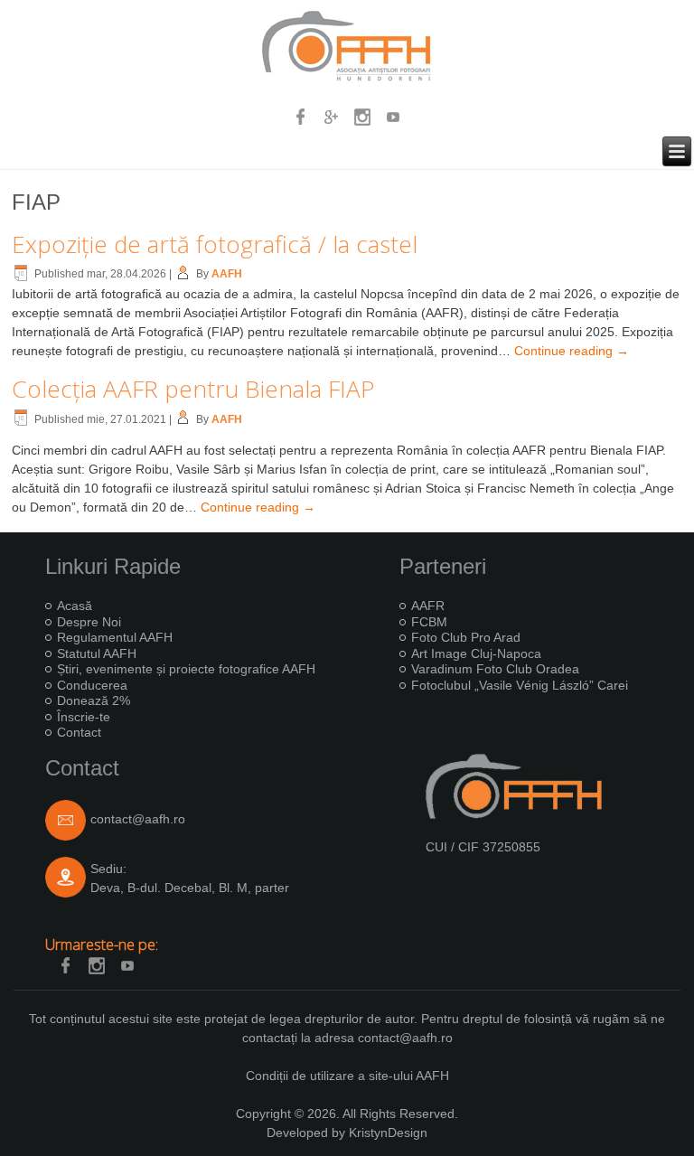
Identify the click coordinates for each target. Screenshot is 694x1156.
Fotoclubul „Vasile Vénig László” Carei (519, 685)
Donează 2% (93, 700)
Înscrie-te (83, 717)
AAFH (226, 274)
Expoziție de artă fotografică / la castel (214, 244)
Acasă (74, 605)
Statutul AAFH (96, 653)
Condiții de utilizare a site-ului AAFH (347, 1075)
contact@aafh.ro (137, 820)
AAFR (428, 605)
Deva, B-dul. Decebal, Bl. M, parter (189, 887)
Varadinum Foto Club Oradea (495, 669)
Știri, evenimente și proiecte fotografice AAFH (186, 669)
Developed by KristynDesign (347, 1132)
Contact (79, 732)
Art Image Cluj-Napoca (476, 653)
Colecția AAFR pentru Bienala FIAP (193, 388)
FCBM (429, 622)
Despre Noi (89, 622)
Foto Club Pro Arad (465, 637)
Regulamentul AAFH (115, 637)
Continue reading (571, 350)
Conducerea (92, 685)
